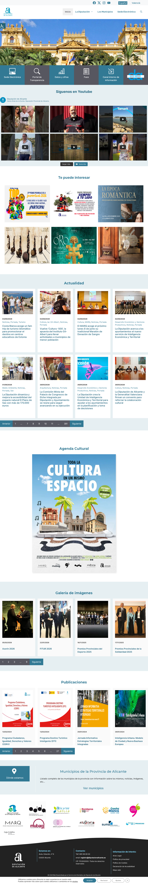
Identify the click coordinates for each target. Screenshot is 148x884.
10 (45, 423)
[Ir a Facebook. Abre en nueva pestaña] (94, 3)
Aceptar (90, 880)
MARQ (87, 322)
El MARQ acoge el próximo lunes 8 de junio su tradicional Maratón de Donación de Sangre (91, 330)
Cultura (43, 322)
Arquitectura (45, 388)
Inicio (68, 12)
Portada (14, 322)
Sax (12, 390)
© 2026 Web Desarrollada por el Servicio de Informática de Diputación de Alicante (74, 875)
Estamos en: (45, 851)
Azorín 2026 (8, 649)
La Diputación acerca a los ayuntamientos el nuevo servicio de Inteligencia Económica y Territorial (129, 332)
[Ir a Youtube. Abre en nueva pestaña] (109, 3)
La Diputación (82, 12)
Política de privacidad (121, 859)
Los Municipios (105, 12)
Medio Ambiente (9, 388)
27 (57, 751)
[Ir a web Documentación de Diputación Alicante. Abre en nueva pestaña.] (61, 75)
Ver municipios (93, 788)
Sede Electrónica (126, 12)
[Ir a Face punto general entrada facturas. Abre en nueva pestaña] (86, 75)
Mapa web (117, 870)
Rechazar (104, 880)
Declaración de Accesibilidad (124, 866)
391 (66, 423)
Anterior (6, 423)
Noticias (5, 322)
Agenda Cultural (74, 449)
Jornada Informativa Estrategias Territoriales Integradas (89, 741)
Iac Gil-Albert (53, 322)
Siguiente (76, 423)
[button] (141, 11)
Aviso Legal (117, 856)
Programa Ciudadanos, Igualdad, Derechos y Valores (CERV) (16, 741)
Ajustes (118, 880)
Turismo (22, 322)
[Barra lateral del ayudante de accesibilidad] (3, 26)
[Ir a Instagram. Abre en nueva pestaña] (104, 3)
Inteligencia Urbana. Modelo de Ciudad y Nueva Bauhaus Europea (129, 741)
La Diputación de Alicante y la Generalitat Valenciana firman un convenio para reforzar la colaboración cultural (130, 397)
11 (52, 423)
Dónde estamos (14, 777)
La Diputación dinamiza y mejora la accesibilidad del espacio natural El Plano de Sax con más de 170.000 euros (17, 400)
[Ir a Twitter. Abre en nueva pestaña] (99, 3)
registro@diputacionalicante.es (93, 858)
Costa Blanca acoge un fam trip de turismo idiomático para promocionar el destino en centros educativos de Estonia (17, 331)
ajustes (75, 881)
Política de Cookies (120, 863)
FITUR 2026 (46, 649)
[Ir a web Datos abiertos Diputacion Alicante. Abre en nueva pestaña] (135, 75)
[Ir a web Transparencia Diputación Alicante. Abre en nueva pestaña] (37, 75)
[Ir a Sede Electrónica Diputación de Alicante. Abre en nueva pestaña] (12, 75)
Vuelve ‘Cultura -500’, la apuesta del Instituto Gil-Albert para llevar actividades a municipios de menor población (55, 334)
